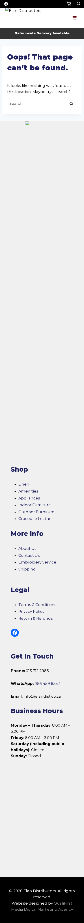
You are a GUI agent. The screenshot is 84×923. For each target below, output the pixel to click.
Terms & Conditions (37, 604)
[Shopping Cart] (70, 4)
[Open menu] (74, 17)
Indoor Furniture (34, 505)
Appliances (29, 498)
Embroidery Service (37, 562)
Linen (23, 484)
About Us (27, 548)
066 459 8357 (47, 683)
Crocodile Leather (35, 518)
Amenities (28, 491)
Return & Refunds (35, 618)
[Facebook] (6, 4)
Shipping (27, 569)
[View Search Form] (79, 4)
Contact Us (29, 555)
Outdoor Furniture (36, 512)
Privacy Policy (31, 611)
